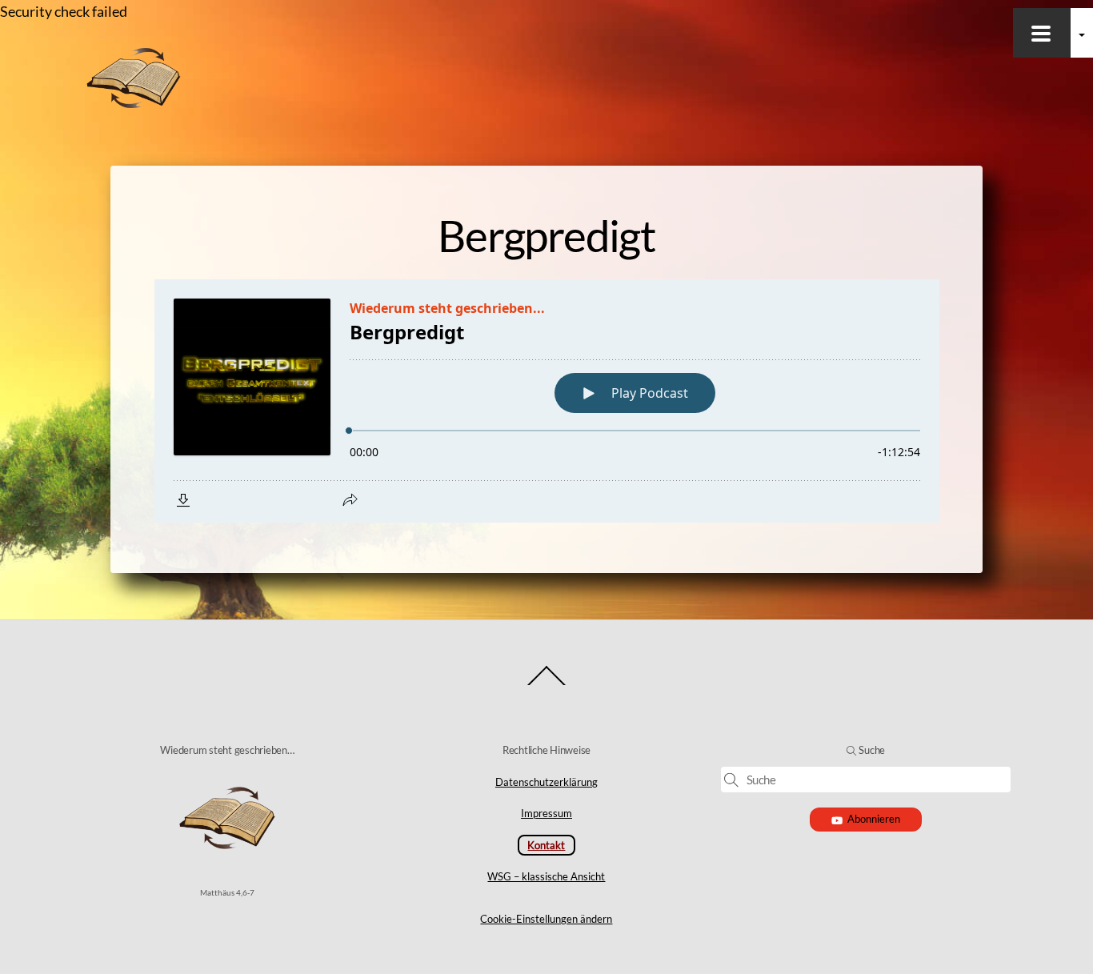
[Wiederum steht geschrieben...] (133, 104)
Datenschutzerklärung (546, 782)
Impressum (546, 813)
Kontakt (546, 845)
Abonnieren (873, 818)
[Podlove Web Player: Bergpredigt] (546, 401)
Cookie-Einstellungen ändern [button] (546, 918)
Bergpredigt (546, 235)
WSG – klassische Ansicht (546, 876)
